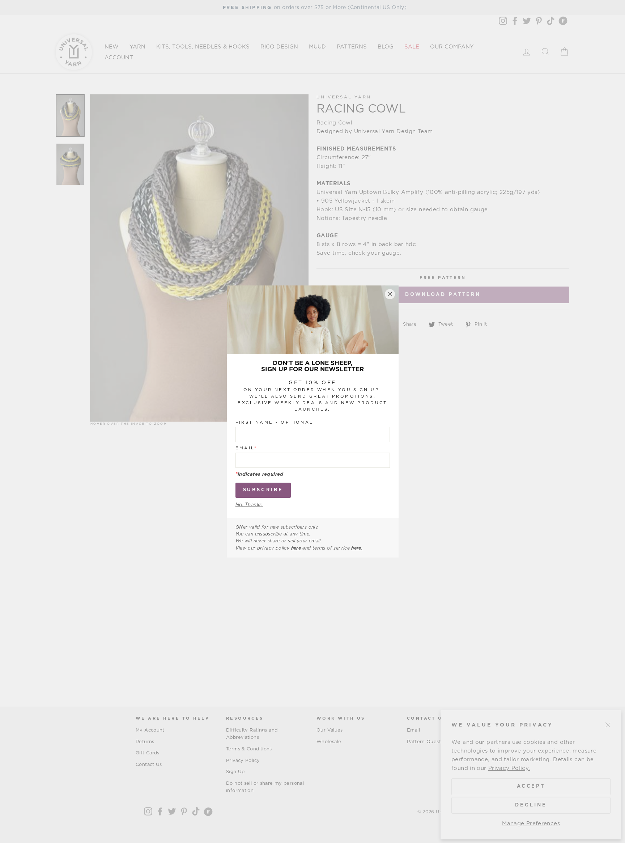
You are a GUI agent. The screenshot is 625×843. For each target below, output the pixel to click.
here (296, 548)
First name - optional (274, 422)
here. (357, 548)
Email (246, 448)
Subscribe (263, 490)
